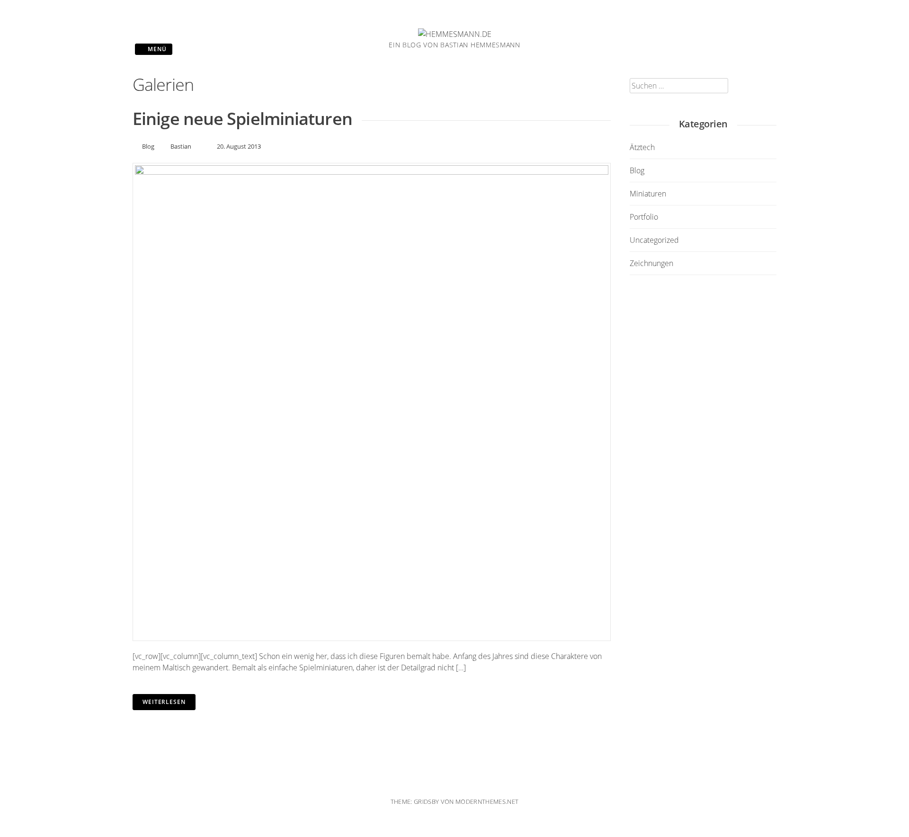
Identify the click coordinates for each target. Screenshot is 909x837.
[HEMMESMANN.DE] (454, 34)
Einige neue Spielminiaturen (242, 118)
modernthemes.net (486, 801)
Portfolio (644, 217)
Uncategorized (654, 240)
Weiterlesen (164, 702)
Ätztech (642, 147)
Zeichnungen (651, 263)
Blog (148, 146)
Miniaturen (648, 193)
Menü (156, 49)
